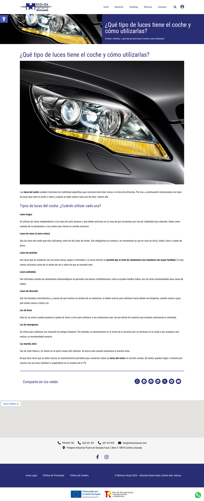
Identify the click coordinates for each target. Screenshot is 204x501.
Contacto (162, 7)
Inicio (106, 7)
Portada (108, 38)
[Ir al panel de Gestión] (182, 7)
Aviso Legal (31, 475)
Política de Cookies (79, 475)
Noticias (148, 7)
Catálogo (133, 7)
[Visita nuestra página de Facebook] (97, 457)
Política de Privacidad (53, 475)
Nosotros (119, 7)
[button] (4, 19)
